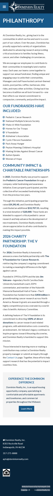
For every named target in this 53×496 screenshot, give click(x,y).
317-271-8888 (10, 453)
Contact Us (11, 357)
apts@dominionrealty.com (15, 459)
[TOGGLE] (4, 7)
